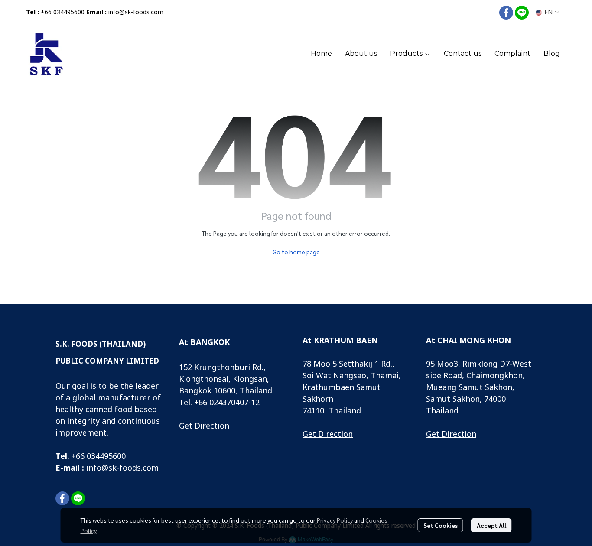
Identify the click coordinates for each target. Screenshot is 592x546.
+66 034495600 (63, 12)
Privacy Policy (335, 520)
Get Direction (204, 426)
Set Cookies (440, 525)
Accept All (491, 525)
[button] (547, 12)
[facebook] (506, 13)
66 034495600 (101, 456)
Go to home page (296, 252)
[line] (522, 13)
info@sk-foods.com (135, 12)
